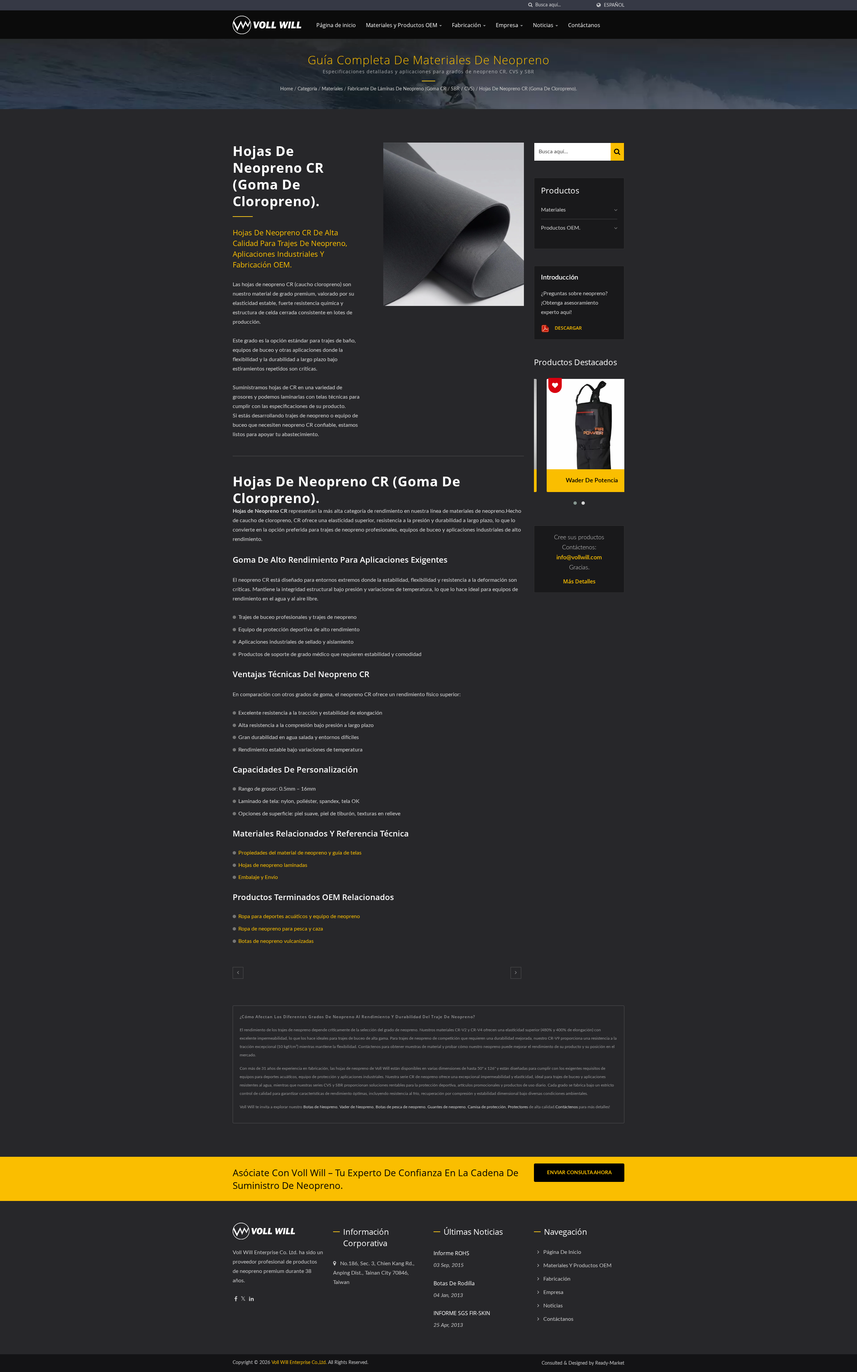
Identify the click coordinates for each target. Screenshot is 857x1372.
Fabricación (467, 25)
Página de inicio (336, 25)
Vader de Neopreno (356, 1107)
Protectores (518, 1107)
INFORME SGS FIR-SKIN (462, 1313)
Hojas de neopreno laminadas (272, 865)
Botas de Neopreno (320, 1107)
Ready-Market (609, 1363)
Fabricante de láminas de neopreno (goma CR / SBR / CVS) (410, 89)
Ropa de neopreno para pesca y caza (280, 929)
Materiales (332, 89)
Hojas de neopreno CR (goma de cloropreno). (528, 89)
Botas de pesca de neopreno (400, 1107)
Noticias (544, 25)
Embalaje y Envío (258, 877)
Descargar (567, 328)
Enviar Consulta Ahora (579, 1172)
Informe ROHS (451, 1253)
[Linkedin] (251, 1299)
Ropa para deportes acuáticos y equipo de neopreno (299, 916)
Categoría (307, 89)
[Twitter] (243, 1299)
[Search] (617, 152)
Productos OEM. (560, 228)
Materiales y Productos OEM (402, 25)
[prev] (238, 973)
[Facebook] (235, 1299)
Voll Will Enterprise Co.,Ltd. (299, 1362)
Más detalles (579, 581)
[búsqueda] (530, 5)
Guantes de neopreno (446, 1107)
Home (286, 89)
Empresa (508, 25)
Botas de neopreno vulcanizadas (276, 941)
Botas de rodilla (454, 1283)
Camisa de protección (487, 1107)
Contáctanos (584, 25)
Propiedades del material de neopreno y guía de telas (300, 853)
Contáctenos (566, 1107)
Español (614, 5)
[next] (516, 973)
